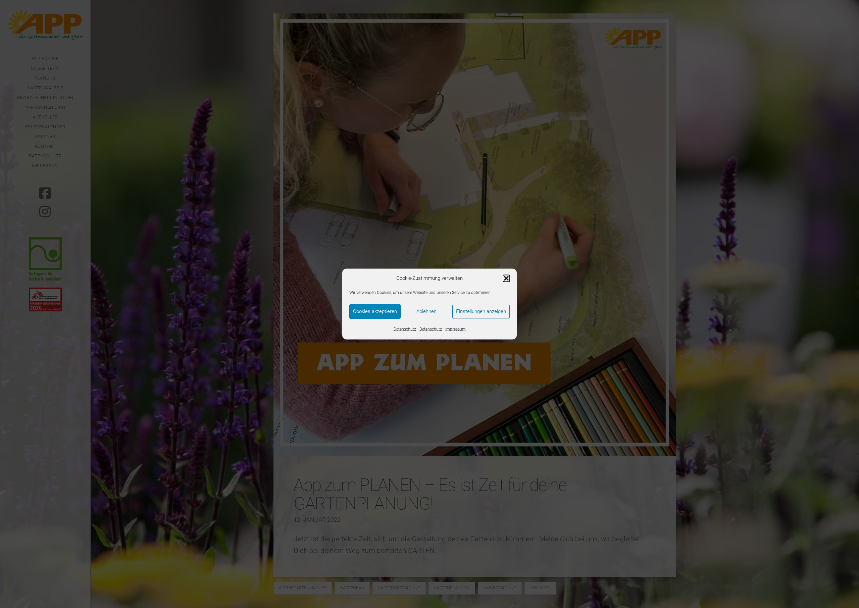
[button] (506, 278)
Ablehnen (426, 311)
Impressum (455, 328)
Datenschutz (405, 328)
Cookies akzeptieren (375, 311)
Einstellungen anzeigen (481, 311)
